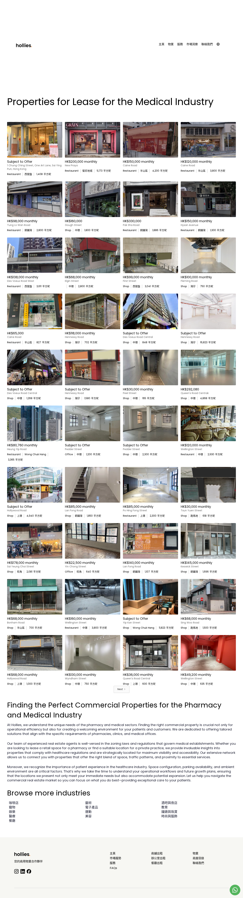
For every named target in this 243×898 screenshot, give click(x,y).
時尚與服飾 (169, 816)
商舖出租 (157, 853)
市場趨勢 (115, 858)
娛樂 (12, 812)
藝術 (88, 803)
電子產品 (91, 807)
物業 (171, 44)
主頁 (161, 44)
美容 (88, 816)
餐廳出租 (157, 863)
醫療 (12, 816)
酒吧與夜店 (169, 803)
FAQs (113, 868)
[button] (220, 45)
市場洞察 (192, 44)
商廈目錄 (198, 858)
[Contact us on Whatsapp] (235, 890)
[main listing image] (34, 140)
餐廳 (12, 820)
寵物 (12, 807)
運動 (88, 812)
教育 (164, 807)
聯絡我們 (207, 44)
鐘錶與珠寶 (169, 812)
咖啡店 (14, 803)
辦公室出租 (158, 858)
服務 (180, 44)
